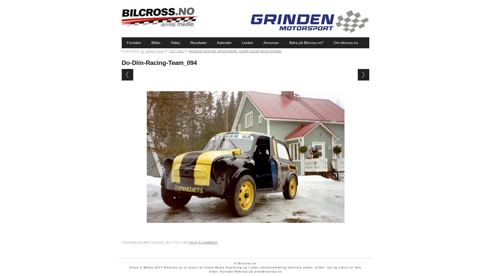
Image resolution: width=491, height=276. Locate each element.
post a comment (203, 242)
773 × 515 (176, 51)
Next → (363, 74)
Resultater (198, 43)
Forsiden (134, 43)
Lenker (247, 43)
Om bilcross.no (346, 43)
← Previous (127, 74)
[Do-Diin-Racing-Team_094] (245, 228)
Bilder (156, 43)
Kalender (224, 43)
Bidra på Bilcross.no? (306, 43)
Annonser (271, 43)
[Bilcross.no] (160, 27)
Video (175, 43)
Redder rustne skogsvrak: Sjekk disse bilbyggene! (235, 51)
